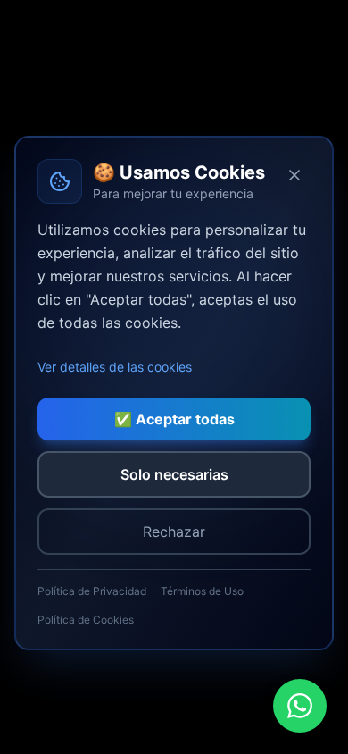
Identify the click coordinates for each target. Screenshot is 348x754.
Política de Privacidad (91, 591)
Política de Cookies (85, 619)
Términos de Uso (202, 591)
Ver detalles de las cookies (114, 366)
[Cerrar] (294, 175)
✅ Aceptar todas (174, 419)
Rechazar (174, 531)
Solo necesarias (174, 474)
